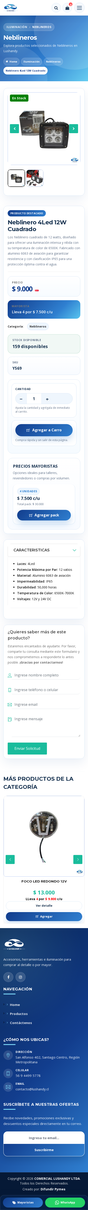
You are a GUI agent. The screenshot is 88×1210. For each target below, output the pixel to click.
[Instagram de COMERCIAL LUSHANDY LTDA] (20, 977)
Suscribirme (44, 1150)
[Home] (13, 7)
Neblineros (53, 61)
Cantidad (23, 389)
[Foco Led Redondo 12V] (44, 836)
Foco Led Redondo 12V (44, 881)
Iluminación (31, 61)
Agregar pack (47, 515)
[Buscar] (56, 7)
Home (13, 61)
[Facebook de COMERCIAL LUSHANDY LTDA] (8, 977)
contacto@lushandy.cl (32, 1089)
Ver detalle (44, 905)
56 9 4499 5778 (28, 1075)
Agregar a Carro (47, 429)
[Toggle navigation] (79, 7)
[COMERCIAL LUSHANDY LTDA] (19, 944)
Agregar (46, 916)
